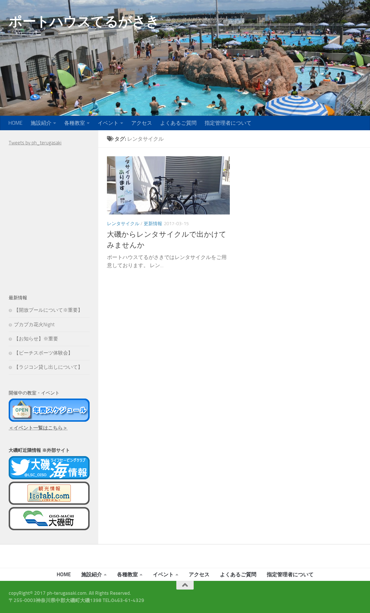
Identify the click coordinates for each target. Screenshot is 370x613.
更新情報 (153, 223)
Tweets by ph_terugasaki (35, 143)
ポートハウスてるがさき (84, 21)
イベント (108, 123)
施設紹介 (41, 123)
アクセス (141, 123)
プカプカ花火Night (34, 324)
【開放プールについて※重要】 (48, 310)
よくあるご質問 (178, 123)
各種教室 (74, 123)
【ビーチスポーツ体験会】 (43, 353)
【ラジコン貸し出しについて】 (48, 367)
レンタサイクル (123, 223)
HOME (15, 123)
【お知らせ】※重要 (36, 339)
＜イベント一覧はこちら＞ (38, 428)
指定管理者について (228, 123)
